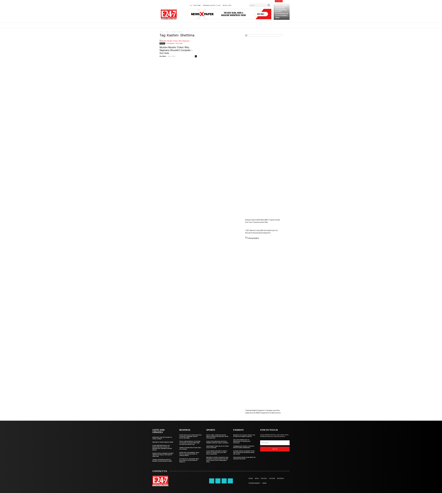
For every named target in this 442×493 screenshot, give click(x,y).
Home (161, 32)
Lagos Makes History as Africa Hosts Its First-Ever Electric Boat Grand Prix (216, 452)
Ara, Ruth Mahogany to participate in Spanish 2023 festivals (241, 441)
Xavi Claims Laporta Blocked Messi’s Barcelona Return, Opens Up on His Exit (217, 436)
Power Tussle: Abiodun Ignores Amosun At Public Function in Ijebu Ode (162, 455)
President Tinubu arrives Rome (162, 442)
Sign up (274, 449)
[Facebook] (211, 480)
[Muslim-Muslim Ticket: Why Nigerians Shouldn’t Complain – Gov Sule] (178, 42)
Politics (279, 1)
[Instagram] (217, 480)
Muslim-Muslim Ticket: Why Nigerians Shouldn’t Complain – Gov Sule (176, 50)
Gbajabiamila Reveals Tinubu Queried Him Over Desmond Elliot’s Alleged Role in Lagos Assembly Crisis (281, 10)
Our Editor (163, 56)
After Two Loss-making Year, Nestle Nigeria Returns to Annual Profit (189, 454)
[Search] (268, 5)
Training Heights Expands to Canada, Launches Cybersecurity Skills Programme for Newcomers (263, 411)
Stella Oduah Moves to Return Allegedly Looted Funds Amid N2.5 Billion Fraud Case (189, 443)
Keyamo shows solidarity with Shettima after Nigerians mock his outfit (243, 452)
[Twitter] (224, 480)
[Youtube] (230, 480)
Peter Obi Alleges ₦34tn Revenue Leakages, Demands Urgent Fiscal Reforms (190, 436)
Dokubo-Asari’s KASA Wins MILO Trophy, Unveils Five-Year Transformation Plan (262, 221)
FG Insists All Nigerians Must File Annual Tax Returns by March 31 (189, 460)
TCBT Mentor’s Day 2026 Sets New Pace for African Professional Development (261, 232)
